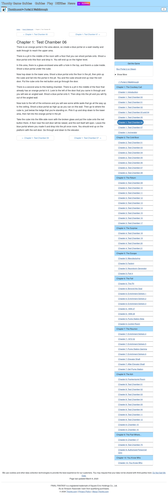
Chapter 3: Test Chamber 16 (130, 218)
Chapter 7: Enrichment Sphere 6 (132, 354)
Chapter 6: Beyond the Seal (130, 288)
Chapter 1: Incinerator (127, 132)
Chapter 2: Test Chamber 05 (130, 157)
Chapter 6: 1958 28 (126, 313)
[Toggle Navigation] (163, 9)
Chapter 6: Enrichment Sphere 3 (132, 303)
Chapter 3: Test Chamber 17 (130, 223)
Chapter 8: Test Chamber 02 (130, 389)
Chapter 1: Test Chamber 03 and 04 (133, 112)
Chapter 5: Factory (126, 263)
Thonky (16, 3)
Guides (40, 3)
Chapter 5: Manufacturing (129, 258)
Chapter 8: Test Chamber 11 (130, 414)
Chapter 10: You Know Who (130, 462)
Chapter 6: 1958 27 (126, 308)
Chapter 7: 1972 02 (126, 338)
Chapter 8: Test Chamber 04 (130, 399)
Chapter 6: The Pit (126, 283)
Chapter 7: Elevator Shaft (129, 359)
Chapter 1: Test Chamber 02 (130, 107)
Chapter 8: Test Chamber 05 (130, 404)
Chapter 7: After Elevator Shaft (131, 364)
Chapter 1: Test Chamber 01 (130, 102)
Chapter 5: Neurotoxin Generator (132, 268)
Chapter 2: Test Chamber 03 (130, 147)
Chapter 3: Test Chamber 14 (130, 208)
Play (50, 3)
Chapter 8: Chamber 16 (128, 429)
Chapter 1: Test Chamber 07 (130, 127)
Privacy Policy (84, 491)
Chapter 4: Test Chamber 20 (130, 243)
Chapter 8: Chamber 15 (128, 424)
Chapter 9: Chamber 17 (128, 439)
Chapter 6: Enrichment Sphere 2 (132, 298)
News (71, 3)
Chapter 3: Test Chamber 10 (130, 187)
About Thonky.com (100, 491)
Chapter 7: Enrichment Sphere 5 (132, 344)
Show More (122, 74)
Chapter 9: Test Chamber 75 (130, 444)
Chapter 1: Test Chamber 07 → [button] (88, 34)
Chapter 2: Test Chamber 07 (130, 167)
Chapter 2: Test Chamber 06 (130, 162)
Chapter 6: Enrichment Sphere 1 (132, 293)
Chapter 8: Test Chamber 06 (130, 409)
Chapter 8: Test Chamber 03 (130, 394)
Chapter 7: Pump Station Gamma (132, 349)
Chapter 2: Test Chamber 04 (130, 152)
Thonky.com (15, 9)
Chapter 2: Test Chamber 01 (130, 142)
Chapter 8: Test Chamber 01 (130, 384)
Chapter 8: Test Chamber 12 (130, 419)
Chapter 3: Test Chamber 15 (130, 213)
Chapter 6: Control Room (129, 323)
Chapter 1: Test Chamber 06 (130, 122)
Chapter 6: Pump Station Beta (131, 318)
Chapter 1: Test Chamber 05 (130, 117)
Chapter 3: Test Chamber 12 (130, 197)
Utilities (60, 3)
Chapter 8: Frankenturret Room (131, 379)
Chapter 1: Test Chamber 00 (130, 97)
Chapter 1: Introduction (128, 92)
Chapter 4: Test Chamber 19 (130, 238)
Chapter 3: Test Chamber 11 (130, 192)
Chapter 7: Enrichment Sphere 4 (132, 333)
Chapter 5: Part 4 (125, 273)
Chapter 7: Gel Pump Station (130, 369)
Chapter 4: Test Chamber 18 (130, 233)
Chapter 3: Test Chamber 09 (130, 182)
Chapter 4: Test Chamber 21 (130, 248)
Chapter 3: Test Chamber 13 (130, 202)
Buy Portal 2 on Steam (126, 69)
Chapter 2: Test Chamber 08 (130, 172)
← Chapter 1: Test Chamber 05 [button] (35, 34)
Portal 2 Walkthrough (36, 9)
